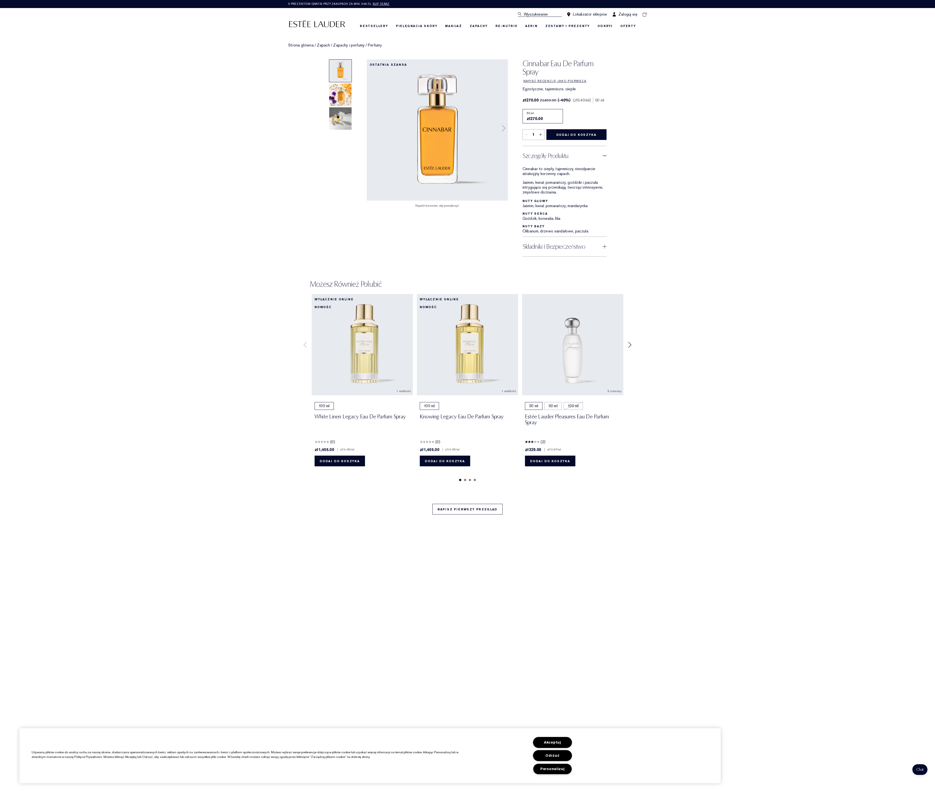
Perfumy (375, 45)
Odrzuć (552, 755)
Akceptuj (552, 742)
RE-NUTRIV (506, 26)
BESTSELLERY (374, 26)
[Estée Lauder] (317, 23)
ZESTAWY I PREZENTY (567, 26)
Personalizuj (552, 769)
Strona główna (301, 45)
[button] (920, 769)
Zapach (323, 45)
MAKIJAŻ (453, 26)
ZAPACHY (479, 26)
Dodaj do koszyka (576, 135)
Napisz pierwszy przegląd (467, 509)
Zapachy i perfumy (349, 45)
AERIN (531, 26)
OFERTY (628, 26)
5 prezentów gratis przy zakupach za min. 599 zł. (338, 4)
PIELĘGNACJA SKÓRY (417, 26)
